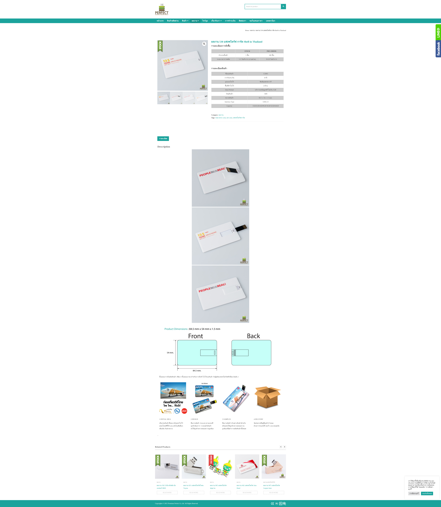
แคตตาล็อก (270, 21)
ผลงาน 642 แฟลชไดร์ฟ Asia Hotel (246, 487)
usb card (229, 118)
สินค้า (184, 21)
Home (247, 30)
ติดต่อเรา (242, 21)
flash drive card (220, 118)
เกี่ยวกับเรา (215, 21)
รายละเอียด (163, 138)
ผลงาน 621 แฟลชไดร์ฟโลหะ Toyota (193, 487)
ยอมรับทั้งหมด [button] (427, 493)
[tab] (163, 138)
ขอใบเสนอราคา (256, 21)
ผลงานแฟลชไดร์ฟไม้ (269, 482)
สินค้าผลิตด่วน (173, 21)
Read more (167, 492)
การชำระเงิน (230, 21)
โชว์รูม (205, 21)
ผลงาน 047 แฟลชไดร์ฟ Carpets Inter (271, 487)
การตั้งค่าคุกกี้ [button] (414, 493)
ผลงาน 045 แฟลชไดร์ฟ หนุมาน (218, 487)
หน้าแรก (160, 21)
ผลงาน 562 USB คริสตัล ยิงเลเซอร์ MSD (166, 487)
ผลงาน (195, 21)
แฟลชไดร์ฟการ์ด (239, 118)
